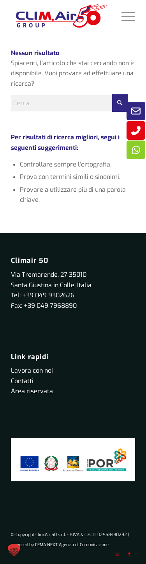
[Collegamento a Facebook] (129, 554)
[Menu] (124, 15)
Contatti (22, 381)
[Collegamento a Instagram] (117, 554)
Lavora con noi (32, 370)
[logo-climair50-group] (60, 15)
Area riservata (32, 391)
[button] (14, 550)
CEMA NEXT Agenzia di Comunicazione (72, 545)
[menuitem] (124, 15)
